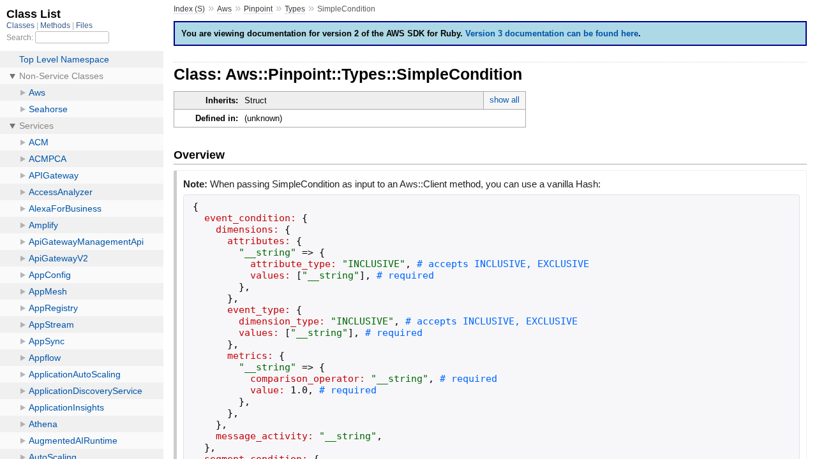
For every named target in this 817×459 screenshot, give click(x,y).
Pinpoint (258, 8)
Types (295, 8)
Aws (224, 8)
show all (505, 100)
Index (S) (189, 8)
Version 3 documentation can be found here (551, 33)
